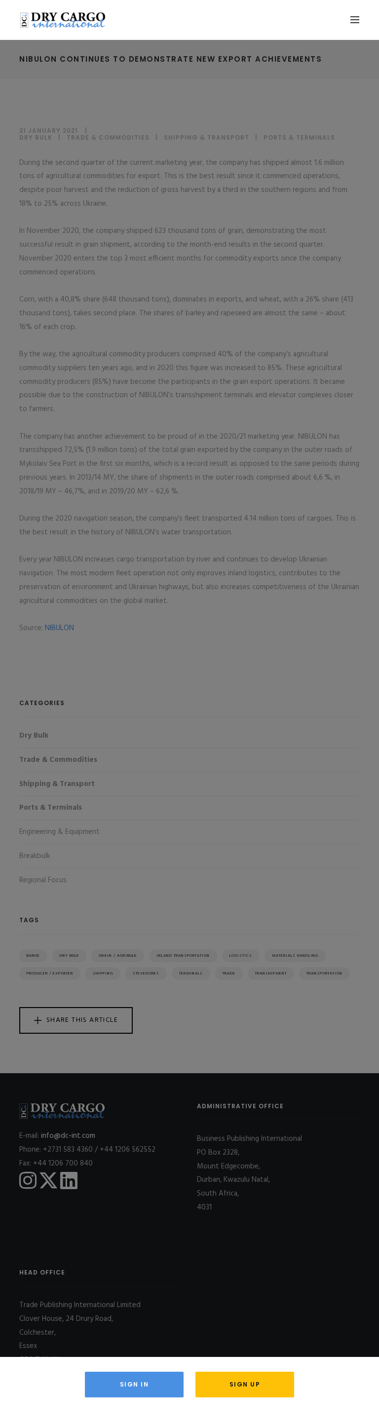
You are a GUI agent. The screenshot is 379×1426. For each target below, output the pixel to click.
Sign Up (245, 1384)
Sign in (134, 1384)
